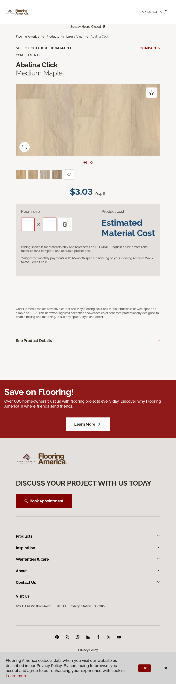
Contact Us (26, 582)
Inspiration (25, 548)
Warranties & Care (32, 559)
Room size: (31, 211)
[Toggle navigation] (166, 12)
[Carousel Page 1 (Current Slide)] (85, 162)
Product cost (113, 211)
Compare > (150, 48)
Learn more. (17, 675)
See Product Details (34, 340)
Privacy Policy (88, 650)
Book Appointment (47, 501)
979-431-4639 (152, 12)
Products (53, 36)
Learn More (84, 424)
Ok (145, 668)
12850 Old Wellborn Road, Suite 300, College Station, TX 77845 (60, 606)
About (21, 571)
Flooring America (27, 36)
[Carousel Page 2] (91, 162)
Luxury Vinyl (74, 36)
